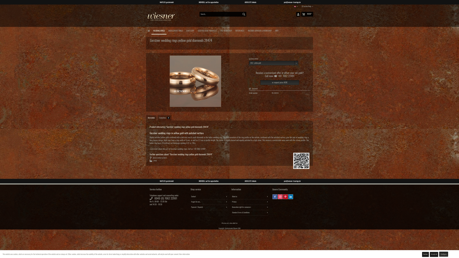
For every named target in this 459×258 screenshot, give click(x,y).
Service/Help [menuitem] (307, 6)
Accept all (434, 254)
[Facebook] (275, 196)
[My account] (298, 14)
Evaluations (164, 118)
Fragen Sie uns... (196, 202)
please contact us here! (160, 158)
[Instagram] (280, 196)
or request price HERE (279, 82)
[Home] (148, 30)
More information (184, 254)
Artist (155, 161)
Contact (193, 196)
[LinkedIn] (290, 196)
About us (234, 196)
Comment (254, 89)
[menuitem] (222, 14)
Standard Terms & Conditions (241, 212)
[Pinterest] (285, 196)
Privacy (234, 202)
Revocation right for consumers (241, 207)
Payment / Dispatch (197, 207)
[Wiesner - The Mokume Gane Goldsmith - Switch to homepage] (161, 18)
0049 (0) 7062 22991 (165, 198)
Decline (425, 254)
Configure (444, 254)
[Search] (243, 14)
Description (151, 118)
